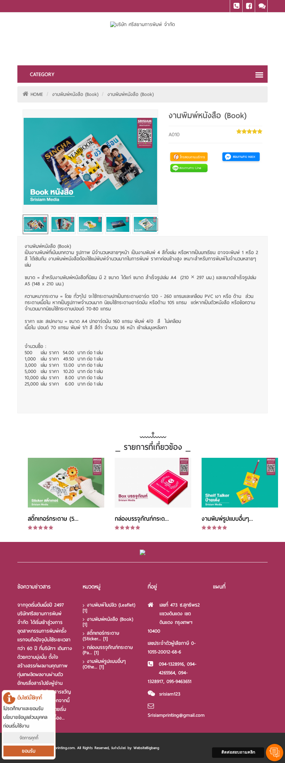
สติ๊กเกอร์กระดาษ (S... (53, 519)
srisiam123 (169, 694)
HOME (37, 94)
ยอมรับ (28, 751)
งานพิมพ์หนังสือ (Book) (75, 94)
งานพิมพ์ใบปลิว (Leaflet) (109, 607)
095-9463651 (179, 681)
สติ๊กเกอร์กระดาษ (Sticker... (101, 636)
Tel (236, 6)
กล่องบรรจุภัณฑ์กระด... (142, 519)
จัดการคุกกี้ (28, 737)
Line (261, 6)
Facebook (249, 6)
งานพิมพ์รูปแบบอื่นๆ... (227, 519)
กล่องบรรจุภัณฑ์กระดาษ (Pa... (108, 650)
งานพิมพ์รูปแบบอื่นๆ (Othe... (104, 664)
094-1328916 (171, 664)
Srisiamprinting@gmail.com (176, 715)
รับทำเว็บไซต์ (118, 748)
